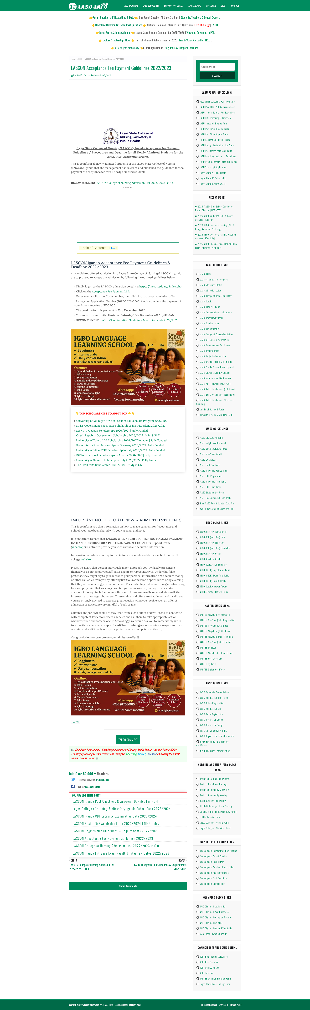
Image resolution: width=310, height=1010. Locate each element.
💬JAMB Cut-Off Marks (207, 328)
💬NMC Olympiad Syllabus (209, 923)
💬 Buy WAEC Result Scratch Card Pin (215, 503)
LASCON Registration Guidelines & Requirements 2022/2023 (139, 320)
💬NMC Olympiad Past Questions (212, 912)
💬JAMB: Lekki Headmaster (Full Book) (215, 389)
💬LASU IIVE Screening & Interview (213, 118)
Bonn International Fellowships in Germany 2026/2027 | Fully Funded (120, 445)
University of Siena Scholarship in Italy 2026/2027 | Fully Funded (117, 460)
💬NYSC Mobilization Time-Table (212, 697)
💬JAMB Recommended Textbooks (213, 345)
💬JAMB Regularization (207, 323)
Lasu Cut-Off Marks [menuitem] (173, 5)
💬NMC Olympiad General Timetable (214, 928)
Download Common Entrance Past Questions (118, 25)
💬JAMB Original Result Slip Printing (214, 361)
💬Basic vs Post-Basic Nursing (211, 784)
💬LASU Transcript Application (211, 167)
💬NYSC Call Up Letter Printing (211, 730)
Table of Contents (99, 248)
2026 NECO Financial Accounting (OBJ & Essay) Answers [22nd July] (216, 245)
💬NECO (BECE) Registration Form (213, 570)
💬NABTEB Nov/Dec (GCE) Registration (215, 620)
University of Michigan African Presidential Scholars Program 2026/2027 (122, 421)
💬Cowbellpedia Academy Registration (215, 867)
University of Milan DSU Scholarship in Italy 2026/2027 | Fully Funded (120, 450)
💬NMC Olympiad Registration (211, 906)
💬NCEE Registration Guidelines (212, 956)
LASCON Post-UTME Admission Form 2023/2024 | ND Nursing (116, 823)
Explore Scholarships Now (116, 40)
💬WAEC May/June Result (209, 454)
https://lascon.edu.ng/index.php (160, 286)
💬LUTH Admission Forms (209, 817)
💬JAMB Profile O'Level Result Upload (215, 367)
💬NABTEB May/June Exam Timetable (214, 636)
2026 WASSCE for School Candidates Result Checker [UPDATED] (214, 208)
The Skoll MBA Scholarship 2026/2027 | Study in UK (109, 465)
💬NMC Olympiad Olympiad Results (213, 917)
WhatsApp (78, 547)
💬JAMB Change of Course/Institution (214, 334)
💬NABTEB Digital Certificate (211, 669)
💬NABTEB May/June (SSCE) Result (213, 631)
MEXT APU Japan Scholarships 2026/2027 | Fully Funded (112, 430)
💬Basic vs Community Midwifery (212, 789)
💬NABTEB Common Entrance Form (213, 978)
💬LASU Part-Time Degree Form (212, 134)
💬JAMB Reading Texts (207, 350)
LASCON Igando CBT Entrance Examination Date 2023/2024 (115, 816)
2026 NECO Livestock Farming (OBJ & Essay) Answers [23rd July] (215, 227)
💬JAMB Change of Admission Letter (214, 296)
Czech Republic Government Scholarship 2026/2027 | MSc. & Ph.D (118, 435)
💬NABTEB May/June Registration (213, 614)
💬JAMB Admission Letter (209, 290)
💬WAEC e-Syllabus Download (211, 443)
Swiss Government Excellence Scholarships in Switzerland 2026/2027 (120, 425)
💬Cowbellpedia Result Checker (211, 856)
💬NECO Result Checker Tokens (211, 586)
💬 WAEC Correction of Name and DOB (215, 509)
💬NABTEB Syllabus (206, 647)
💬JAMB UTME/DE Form (208, 307)
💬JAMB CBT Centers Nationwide (212, 339)
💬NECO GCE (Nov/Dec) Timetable (213, 548)
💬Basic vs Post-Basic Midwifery (212, 778)
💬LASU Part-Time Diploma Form (212, 129)
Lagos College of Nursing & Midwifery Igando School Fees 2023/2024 (122, 808)
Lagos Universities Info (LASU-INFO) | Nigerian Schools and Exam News (112, 1004)
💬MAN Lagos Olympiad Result (211, 934)
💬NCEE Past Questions (207, 962)
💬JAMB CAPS (203, 274)
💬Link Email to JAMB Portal (210, 409)
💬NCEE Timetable (205, 973)
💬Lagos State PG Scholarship (211, 172)
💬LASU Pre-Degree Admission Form (214, 151)
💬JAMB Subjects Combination (211, 356)
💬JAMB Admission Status (209, 285)
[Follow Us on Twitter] (73, 779)
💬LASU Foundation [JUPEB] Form (213, 140)
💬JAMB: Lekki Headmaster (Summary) (215, 394)
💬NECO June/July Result (208, 553)
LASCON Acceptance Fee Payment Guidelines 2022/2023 (113, 838)
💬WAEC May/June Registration (211, 470)
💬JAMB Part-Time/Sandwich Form (213, 383)
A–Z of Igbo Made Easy (127, 48)
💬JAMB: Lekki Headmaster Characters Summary (215, 402)
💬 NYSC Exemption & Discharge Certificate (212, 743)
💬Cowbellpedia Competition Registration (216, 850)
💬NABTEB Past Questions (209, 658)
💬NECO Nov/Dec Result (208, 559)
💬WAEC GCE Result (206, 459)
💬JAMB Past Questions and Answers (214, 312)
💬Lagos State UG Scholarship (211, 178)
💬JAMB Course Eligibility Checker (213, 372)
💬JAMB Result (204, 301)
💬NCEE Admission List (207, 967)
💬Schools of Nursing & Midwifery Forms (216, 811)
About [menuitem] (223, 5)
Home (73, 59)
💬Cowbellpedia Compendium (210, 883)
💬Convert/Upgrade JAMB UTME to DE (215, 415)
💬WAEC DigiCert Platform (209, 437)
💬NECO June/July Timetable (210, 542)
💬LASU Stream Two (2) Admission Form (216, 112)
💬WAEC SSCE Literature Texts (211, 448)
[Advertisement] (128, 105)
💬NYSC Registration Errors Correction (215, 736)
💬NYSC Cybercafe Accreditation (212, 692)
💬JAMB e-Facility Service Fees (212, 279)
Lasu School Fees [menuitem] (151, 5)
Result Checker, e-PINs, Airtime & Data (113, 17)
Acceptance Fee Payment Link (111, 291)
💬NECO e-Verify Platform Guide (212, 592)
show (113, 248)
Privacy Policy (235, 1004)
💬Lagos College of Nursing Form (212, 822)
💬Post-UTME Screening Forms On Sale (215, 101)
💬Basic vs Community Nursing (211, 795)
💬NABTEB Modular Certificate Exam (214, 653)
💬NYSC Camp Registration (209, 714)
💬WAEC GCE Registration (209, 476)
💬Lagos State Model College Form (213, 984)
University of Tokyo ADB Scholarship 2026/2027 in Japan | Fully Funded (121, 440)
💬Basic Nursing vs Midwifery (211, 800)
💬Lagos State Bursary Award (211, 183)
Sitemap (222, 1004)
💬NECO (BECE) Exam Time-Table (212, 575)
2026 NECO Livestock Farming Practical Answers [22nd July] (216, 236)
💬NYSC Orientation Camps (209, 725)
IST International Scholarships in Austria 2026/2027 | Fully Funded (118, 455)
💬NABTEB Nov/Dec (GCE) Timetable (214, 642)
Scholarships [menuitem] (194, 5)
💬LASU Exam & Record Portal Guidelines (216, 161)
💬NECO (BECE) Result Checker (211, 581)
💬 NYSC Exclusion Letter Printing (213, 751)
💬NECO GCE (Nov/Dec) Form (211, 537)
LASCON (79, 59)
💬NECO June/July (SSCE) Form (211, 531)
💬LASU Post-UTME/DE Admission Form (215, 107)
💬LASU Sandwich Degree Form (211, 123)
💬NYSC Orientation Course (209, 719)
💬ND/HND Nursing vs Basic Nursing (214, 806)
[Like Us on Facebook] (73, 786)
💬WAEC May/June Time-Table (211, 481)
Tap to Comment (128, 740)
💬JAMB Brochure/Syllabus (209, 318)
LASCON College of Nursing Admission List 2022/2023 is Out (134, 183)
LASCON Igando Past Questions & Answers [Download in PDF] (115, 801)
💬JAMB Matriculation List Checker (213, 378)
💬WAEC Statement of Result (210, 492)
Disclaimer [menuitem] (211, 5)
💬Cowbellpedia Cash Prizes (210, 861)
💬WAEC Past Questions (208, 465)
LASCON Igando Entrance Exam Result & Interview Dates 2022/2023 (121, 853)
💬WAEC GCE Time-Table (208, 487)
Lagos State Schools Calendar (115, 32)
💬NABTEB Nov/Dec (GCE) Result (212, 625)
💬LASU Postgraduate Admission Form (215, 145)
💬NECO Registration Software (211, 564)
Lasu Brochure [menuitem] (131, 5)
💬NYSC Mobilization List (209, 708)
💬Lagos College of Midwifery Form (213, 828)
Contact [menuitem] (235, 5)
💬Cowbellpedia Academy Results (212, 872)
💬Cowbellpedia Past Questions (211, 878)
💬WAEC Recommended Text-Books (213, 498)
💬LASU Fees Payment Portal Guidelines (216, 156)
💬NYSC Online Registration (210, 703)
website (86, 559)
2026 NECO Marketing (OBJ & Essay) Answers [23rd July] (214, 217)
